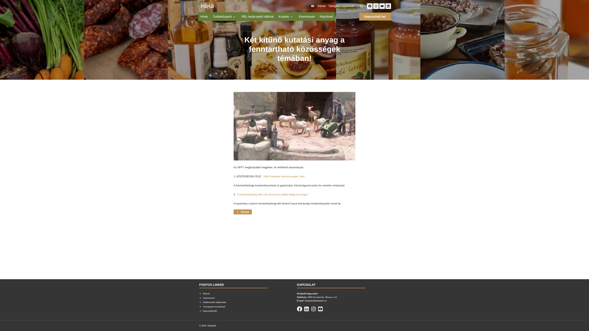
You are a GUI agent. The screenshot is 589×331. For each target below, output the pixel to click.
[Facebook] (299, 308)
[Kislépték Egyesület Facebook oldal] (370, 6)
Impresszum (209, 298)
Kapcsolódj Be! (210, 311)
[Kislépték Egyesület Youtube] (382, 6)
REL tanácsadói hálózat (258, 16)
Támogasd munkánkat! (341, 6)
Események (307, 16)
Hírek (204, 16)
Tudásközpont (222, 16)
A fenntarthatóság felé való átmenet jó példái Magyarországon (272, 194)
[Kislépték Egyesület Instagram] (376, 6)
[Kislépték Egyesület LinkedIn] (388, 6)
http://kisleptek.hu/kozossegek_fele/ (284, 176)
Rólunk (322, 6)
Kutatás (284, 16)
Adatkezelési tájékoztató (214, 302)
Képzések (326, 16)
